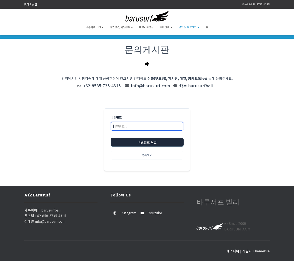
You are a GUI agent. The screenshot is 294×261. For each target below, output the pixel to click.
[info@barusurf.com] (127, 86)
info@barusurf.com (150, 86)
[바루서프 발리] (147, 16)
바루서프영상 (146, 27)
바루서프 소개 (93, 27)
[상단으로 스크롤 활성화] (285, 252)
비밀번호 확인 (147, 142)
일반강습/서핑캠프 (120, 27)
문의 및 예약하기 (188, 27)
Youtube (155, 212)
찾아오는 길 (30, 4)
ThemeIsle (261, 250)
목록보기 (147, 155)
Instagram (128, 212)
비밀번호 (116, 117)
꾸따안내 (165, 27)
